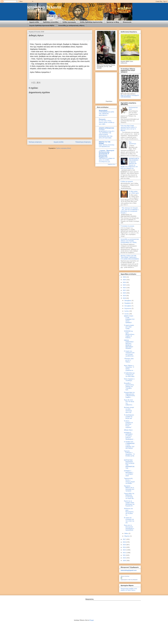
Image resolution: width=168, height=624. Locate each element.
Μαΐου (126, 533)
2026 (124, 277)
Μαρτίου (127, 536)
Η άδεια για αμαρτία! (127, 181)
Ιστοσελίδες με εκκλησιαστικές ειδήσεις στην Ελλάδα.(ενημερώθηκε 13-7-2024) (130, 240)
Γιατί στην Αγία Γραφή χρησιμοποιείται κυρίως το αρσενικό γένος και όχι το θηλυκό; (129, 128)
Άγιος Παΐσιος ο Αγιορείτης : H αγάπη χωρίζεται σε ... (129, 368)
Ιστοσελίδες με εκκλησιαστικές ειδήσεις (71, 25)
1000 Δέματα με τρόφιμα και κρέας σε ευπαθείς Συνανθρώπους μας (107, 160)
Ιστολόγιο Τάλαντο (44, 7)
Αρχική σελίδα (34, 22)
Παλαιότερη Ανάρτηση (83, 142)
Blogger (92, 620)
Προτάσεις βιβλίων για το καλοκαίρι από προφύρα (129, 488)
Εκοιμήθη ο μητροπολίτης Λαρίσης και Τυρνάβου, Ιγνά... (129, 386)
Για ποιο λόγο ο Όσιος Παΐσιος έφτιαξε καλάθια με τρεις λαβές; (106, 122)
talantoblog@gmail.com (128, 570)
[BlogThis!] (34, 83)
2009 (124, 560)
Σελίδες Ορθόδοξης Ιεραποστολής (91, 22)
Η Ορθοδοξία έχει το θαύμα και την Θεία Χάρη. (129, 374)
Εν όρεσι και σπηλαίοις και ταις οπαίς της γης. (129, 520)
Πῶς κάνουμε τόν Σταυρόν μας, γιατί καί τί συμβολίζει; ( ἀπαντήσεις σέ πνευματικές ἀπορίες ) (130, 210)
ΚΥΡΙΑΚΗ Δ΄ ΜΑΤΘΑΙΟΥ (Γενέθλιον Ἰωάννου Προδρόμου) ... (129, 436)
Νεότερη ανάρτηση (35, 142)
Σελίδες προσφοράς (69, 22)
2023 (124, 285)
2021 (124, 290)
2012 (124, 552)
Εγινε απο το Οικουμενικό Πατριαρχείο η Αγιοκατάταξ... (129, 527)
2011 (124, 555)
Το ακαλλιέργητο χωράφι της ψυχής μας (129, 416)
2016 (124, 542)
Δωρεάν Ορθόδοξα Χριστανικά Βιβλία (41, 25)
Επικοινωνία (127, 22)
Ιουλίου (126, 311)
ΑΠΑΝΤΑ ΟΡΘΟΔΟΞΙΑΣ (106, 128)
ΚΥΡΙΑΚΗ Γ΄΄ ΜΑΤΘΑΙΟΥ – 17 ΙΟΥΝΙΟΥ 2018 (129, 473)
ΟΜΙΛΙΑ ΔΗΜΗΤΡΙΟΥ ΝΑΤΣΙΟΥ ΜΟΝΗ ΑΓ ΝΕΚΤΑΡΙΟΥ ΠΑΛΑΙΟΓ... (129, 344)
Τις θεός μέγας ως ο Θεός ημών (134, 192)
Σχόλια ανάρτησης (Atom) (63, 148)
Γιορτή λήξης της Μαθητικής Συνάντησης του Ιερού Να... (129, 496)
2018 (124, 298)
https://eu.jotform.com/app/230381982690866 (130, 96)
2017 (124, 539)
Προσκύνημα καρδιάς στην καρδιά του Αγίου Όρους (129, 589)
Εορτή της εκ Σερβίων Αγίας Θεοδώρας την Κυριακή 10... (129, 503)
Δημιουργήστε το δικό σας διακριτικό (129, 579)
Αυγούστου (128, 308)
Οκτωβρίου (128, 306)
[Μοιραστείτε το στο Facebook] (38, 83)
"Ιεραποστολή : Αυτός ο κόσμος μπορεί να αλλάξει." (129, 481)
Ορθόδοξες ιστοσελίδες (50, 22)
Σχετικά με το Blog (113, 22)
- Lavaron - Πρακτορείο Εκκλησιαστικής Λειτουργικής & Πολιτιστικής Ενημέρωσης (106, 153)
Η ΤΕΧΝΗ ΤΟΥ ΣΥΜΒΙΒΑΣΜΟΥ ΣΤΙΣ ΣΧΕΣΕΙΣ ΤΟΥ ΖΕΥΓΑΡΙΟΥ (129, 445)
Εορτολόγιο (109, 101)
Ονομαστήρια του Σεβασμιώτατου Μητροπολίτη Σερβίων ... (129, 395)
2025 (124, 279)
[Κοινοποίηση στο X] (36, 83)
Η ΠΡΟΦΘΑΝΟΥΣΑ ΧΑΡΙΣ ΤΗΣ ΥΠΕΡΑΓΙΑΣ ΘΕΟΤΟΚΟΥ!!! (106, 113)
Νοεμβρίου (127, 303)
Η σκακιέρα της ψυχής (127, 226)
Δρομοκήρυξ (103, 110)
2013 (124, 550)
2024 (124, 282)
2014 (124, 547)
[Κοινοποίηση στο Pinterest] (40, 83)
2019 (124, 295)
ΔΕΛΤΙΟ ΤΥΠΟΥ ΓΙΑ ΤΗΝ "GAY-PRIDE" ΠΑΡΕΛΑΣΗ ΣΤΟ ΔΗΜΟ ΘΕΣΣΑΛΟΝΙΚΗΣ (130, 257)
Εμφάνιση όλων (111, 164)
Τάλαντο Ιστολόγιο (125, 576)
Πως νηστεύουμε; (132, 142)
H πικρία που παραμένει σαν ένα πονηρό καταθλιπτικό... (129, 353)
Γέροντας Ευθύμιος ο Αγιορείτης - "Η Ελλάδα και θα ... (129, 454)
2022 (124, 287)
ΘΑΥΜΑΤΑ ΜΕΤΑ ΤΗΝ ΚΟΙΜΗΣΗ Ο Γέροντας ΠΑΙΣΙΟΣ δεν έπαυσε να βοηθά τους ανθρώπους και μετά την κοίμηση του (130, 163)
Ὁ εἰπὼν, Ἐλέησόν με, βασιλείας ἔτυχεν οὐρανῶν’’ (128, 424)
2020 (124, 293)
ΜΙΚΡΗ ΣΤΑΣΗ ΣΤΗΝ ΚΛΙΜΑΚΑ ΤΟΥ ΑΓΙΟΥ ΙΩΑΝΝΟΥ (129, 319)
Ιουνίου (126, 314)
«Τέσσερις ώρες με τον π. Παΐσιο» (129, 360)
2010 (124, 558)
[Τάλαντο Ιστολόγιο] (121, 578)
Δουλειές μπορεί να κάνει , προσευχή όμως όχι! (129, 410)
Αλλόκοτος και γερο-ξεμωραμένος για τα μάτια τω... (129, 512)
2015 (124, 544)
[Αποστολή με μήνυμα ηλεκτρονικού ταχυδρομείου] (32, 83)
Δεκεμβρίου (128, 300)
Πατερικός (102, 119)
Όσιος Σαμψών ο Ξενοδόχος (129, 379)
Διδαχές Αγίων (128, 430)
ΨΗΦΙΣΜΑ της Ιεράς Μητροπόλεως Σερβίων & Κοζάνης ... (129, 334)
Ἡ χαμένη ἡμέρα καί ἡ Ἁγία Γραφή (129, 326)
